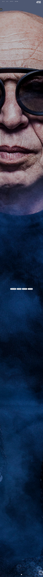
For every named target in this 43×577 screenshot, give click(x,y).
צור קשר (3, 1)
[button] (1, 9)
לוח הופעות (11, 1)
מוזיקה (7, 1)
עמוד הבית (16, 1)
